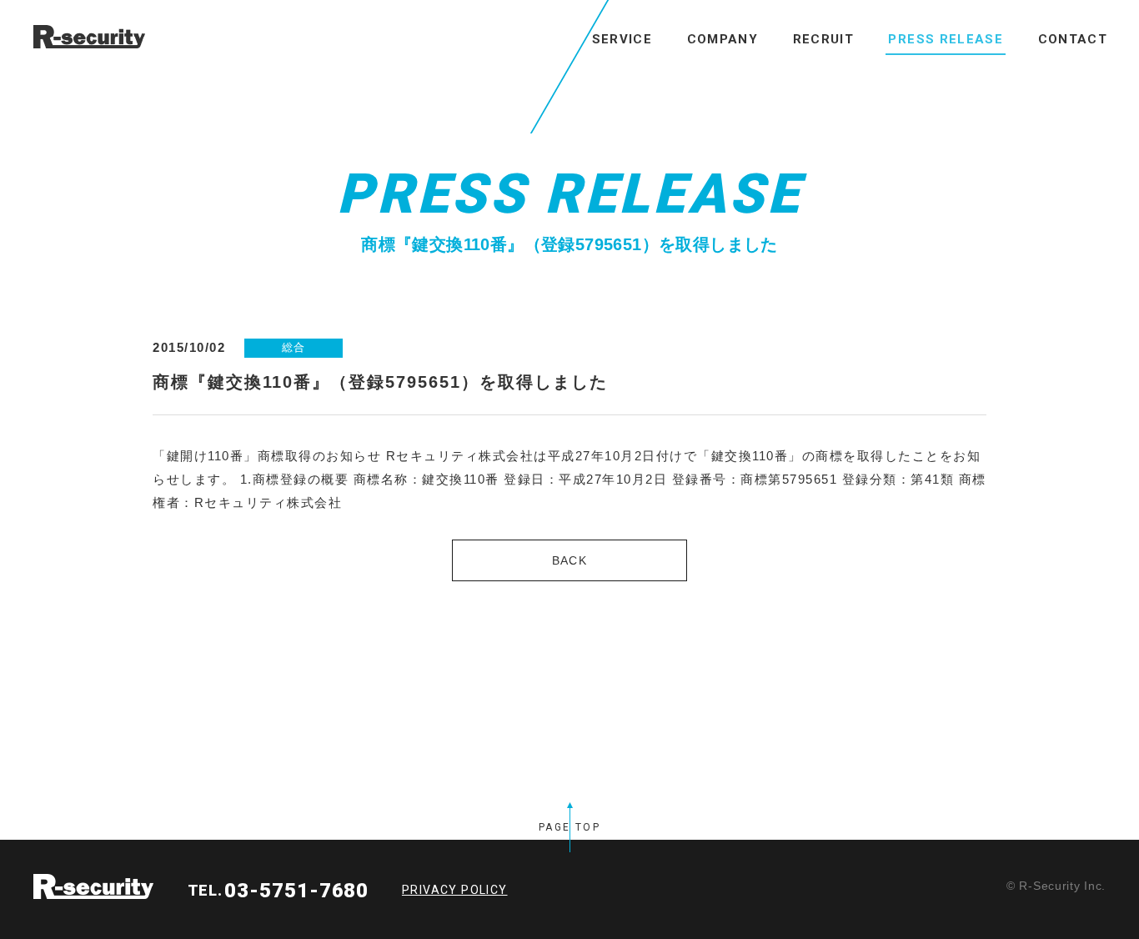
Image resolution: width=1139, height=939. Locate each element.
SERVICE (622, 39)
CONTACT (1072, 39)
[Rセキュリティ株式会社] (79, 36)
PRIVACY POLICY (455, 889)
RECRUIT (823, 39)
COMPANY (722, 39)
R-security (93, 886)
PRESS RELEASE (945, 39)
